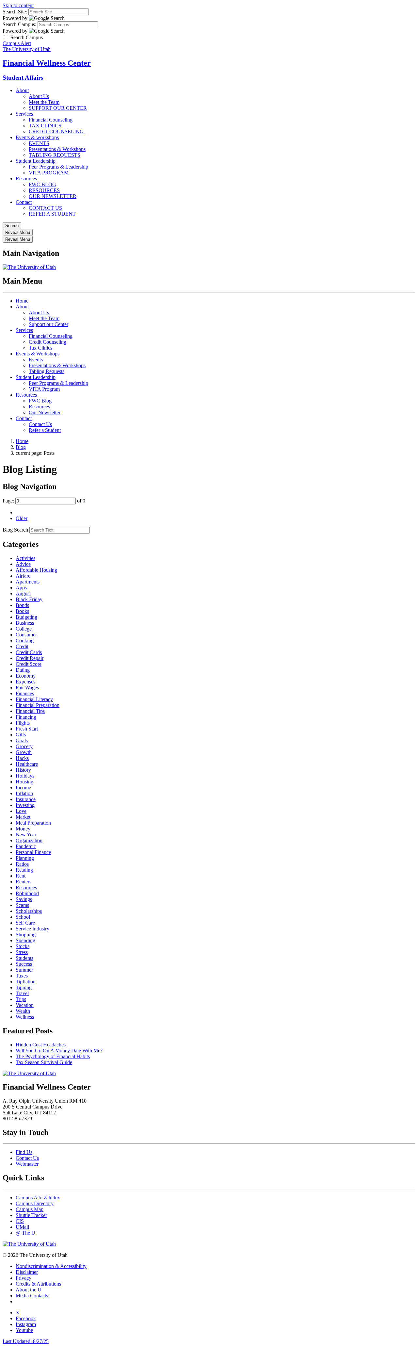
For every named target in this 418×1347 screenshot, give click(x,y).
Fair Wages (27, 687)
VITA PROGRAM (49, 172)
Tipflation (26, 981)
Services (24, 114)
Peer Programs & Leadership (58, 167)
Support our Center (48, 324)
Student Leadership (36, 161)
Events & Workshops (37, 353)
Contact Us (40, 424)
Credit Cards (29, 652)
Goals (22, 740)
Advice (23, 564)
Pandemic (26, 846)
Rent (20, 876)
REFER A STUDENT (52, 214)
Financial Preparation (37, 705)
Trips (21, 999)
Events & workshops (37, 137)
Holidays (25, 776)
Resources (26, 178)
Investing (25, 805)
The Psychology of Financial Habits (53, 1056)
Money (23, 828)
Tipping (24, 987)
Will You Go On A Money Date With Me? (59, 1050)
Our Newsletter (44, 412)
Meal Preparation (33, 823)
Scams (22, 905)
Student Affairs (23, 77)
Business (25, 623)
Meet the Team (44, 102)
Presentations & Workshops (57, 149)
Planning (25, 858)
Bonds (22, 605)
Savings (24, 899)
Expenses (25, 681)
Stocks (22, 946)
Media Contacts (32, 1295)
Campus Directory (35, 1203)
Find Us (24, 1152)
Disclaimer (27, 1272)
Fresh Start (27, 728)
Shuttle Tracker (31, 1215)
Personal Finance (33, 852)
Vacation (25, 1005)
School (23, 917)
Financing (26, 717)
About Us (39, 96)
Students (24, 958)
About (22, 90)
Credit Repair (29, 658)
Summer (24, 970)
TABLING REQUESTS (54, 155)
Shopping (26, 934)
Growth (24, 752)
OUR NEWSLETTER (52, 196)
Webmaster (27, 1164)
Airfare (23, 576)
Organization (29, 840)
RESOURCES (44, 190)
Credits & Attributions (38, 1284)
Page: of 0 (44, 500)
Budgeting (26, 617)
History (23, 770)
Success (24, 964)
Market (23, 817)
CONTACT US (45, 208)
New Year (26, 834)
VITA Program (44, 389)
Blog (21, 447)
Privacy (23, 1278)
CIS (20, 1221)
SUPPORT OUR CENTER (58, 108)
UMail (22, 1227)
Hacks (22, 758)
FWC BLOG (42, 184)
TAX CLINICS (45, 125)
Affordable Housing (36, 570)
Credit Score (28, 664)
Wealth (23, 1011)
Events (36, 359)
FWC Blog (40, 400)
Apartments (28, 581)
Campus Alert (17, 43)
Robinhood (27, 893)
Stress (22, 952)
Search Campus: (19, 24)
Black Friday (29, 599)
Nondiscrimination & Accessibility (51, 1266)
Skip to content (18, 5)
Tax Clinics (41, 348)
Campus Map (29, 1209)
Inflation (24, 793)
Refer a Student (45, 430)
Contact (24, 202)
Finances (25, 693)
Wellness (25, 1017)
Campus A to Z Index (38, 1197)
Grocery (24, 746)
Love (21, 811)
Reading (24, 870)
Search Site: (15, 11)
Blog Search (15, 530)
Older (21, 518)
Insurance (26, 799)
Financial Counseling (50, 120)
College (24, 629)
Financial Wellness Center (47, 63)
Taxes (22, 975)
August (23, 593)
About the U (28, 1289)
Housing (24, 781)
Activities (25, 558)
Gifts (21, 734)
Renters (23, 881)
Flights (23, 723)
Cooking (25, 640)
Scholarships (29, 911)
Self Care (25, 923)
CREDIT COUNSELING (57, 131)
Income (23, 787)
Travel (22, 993)
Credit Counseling (47, 342)
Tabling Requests (46, 371)
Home (22, 301)
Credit (22, 646)
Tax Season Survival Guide (44, 1062)
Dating (23, 670)
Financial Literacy (34, 699)
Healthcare (27, 764)
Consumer (26, 634)
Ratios (22, 864)
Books (22, 611)
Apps (21, 587)
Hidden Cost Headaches (41, 1044)
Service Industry (32, 928)
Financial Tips (30, 711)
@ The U (25, 1233)
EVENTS (39, 143)
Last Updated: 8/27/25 (26, 1341)
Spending (25, 940)
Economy (26, 676)
